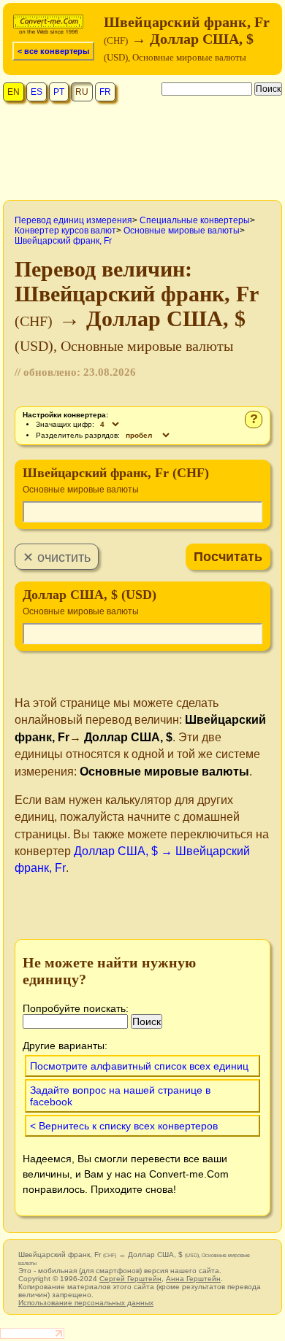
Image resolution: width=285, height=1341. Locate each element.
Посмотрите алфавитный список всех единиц (139, 1066)
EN (13, 92)
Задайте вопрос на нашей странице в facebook (120, 1096)
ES (36, 92)
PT (58, 92)
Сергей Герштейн (130, 1279)
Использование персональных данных (85, 1303)
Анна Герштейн (193, 1279)
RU (81, 92)
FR (105, 92)
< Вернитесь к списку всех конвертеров (124, 1126)
